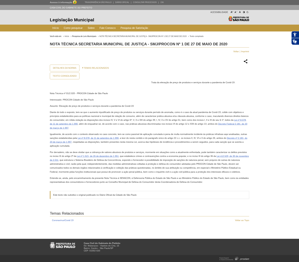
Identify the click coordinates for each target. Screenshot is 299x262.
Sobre (91, 27)
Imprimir (245, 51)
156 (162, 2)
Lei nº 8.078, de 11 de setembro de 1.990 (98, 138)
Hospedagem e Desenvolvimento (234, 258)
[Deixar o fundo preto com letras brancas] (243, 11)
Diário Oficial (122, 2)
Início (55, 27)
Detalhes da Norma (64, 68)
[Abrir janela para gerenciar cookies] (247, 11)
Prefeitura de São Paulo (238, 20)
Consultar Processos (145, 2)
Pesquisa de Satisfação (134, 27)
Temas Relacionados (96, 68)
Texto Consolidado (65, 76)
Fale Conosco (108, 27)
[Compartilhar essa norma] (246, 63)
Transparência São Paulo (98, 2)
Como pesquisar (73, 27)
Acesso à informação (61, 2)
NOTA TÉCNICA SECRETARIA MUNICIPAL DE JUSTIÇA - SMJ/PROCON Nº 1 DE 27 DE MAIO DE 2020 (143, 36)
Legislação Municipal (72, 19)
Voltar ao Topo (242, 220)
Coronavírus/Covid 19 (63, 220)
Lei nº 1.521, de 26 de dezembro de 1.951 (98, 156)
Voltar (236, 51)
